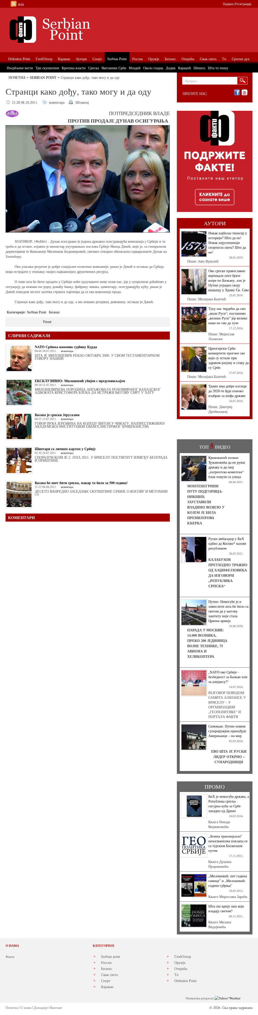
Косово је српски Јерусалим (57, 414)
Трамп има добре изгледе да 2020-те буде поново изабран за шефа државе (227, 391)
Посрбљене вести (20, 67)
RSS (21, 4)
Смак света (109, 974)
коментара (56, 102)
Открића (180, 968)
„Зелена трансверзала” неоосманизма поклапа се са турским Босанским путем (227, 843)
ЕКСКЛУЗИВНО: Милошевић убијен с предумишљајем (80, 380)
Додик (171, 67)
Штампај (82, 102)
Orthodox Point (185, 980)
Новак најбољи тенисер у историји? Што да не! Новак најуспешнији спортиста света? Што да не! (227, 243)
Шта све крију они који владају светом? (226, 908)
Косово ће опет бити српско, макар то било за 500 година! (81, 482)
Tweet (47, 321)
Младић (135, 67)
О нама (25, 1007)
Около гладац (153, 67)
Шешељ (199, 67)
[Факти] (62, 29)
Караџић (184, 67)
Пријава (228, 4)
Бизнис (54, 312)
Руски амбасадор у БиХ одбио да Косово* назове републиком (227, 543)
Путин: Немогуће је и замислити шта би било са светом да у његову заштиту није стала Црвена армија (228, 611)
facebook (237, 92)
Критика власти (74, 67)
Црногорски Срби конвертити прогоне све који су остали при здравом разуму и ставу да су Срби (228, 358)
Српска (93, 67)
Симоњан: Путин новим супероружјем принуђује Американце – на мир (227, 731)
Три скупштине (47, 67)
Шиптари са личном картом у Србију (65, 448)
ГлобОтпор (182, 956)
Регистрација (243, 4)
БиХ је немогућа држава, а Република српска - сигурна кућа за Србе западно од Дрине (228, 803)
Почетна (17, 77)
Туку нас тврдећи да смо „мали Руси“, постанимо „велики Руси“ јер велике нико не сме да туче (227, 315)
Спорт (105, 980)
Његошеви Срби (114, 67)
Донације (41, 1007)
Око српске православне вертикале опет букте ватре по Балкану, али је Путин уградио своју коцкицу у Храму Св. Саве (228, 280)
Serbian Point (43, 77)
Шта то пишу (218, 67)
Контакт (56, 1007)
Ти (176, 974)
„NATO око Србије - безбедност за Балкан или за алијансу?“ (227, 677)
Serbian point (110, 956)
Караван (107, 986)
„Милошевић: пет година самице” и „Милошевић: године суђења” (227, 881)
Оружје (179, 962)
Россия (106, 962)
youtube (244, 92)
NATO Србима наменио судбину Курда (66, 346)
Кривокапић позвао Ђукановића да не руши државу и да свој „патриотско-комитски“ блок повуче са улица (226, 467)
